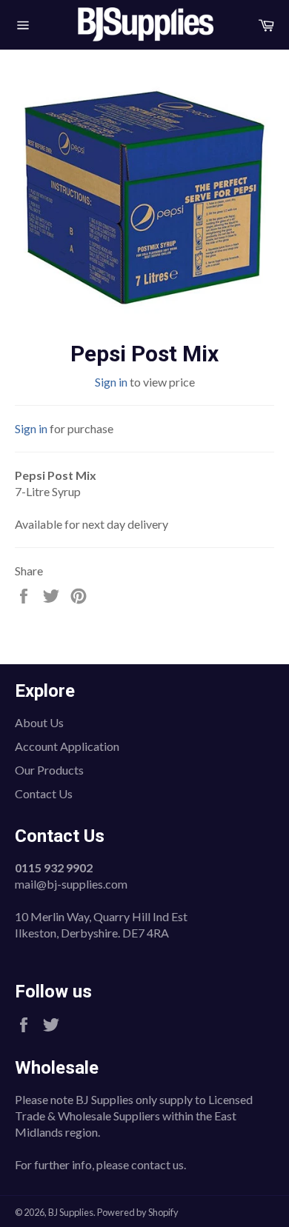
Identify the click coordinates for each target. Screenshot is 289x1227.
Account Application (67, 746)
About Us (39, 722)
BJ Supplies (70, 1212)
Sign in (111, 382)
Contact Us (44, 793)
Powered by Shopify (138, 1212)
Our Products (49, 770)
